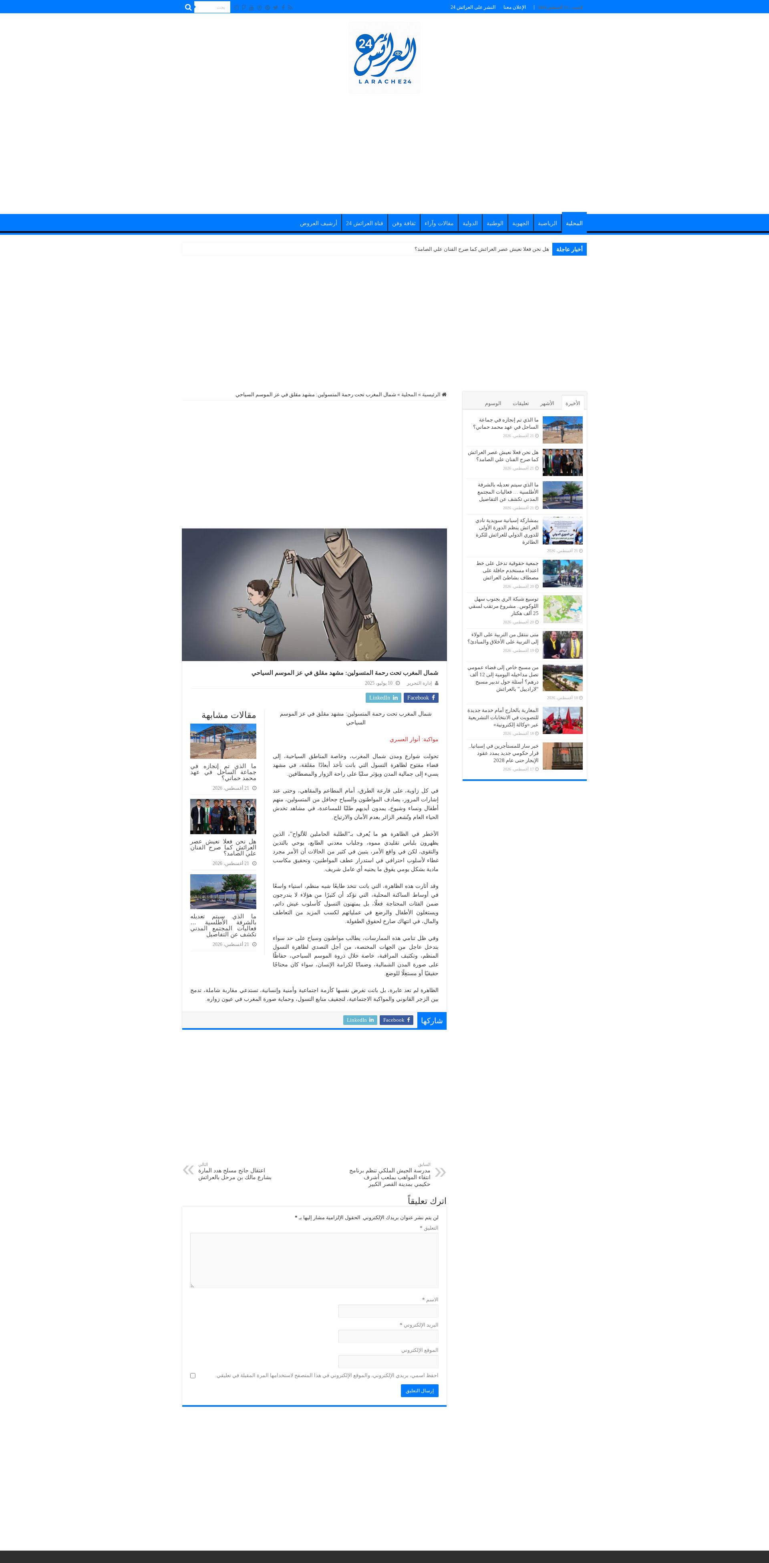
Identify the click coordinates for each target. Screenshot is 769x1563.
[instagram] (236, 7)
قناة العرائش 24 (364, 223)
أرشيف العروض (318, 223)
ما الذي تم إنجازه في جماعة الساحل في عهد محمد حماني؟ (223, 771)
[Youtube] (251, 7)
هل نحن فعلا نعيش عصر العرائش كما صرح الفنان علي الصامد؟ (482, 249)
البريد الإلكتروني (419, 1325)
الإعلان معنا (514, 7)
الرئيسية (432, 394)
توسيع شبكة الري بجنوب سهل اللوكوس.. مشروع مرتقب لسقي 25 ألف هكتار (504, 606)
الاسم (430, 1300)
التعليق (429, 1228)
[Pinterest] (267, 7)
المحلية (574, 223)
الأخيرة (573, 403)
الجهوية (520, 223)
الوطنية (495, 223)
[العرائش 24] (384, 55)
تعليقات (521, 403)
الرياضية (547, 223)
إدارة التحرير (419, 683)
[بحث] (188, 7)
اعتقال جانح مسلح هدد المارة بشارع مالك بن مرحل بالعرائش (235, 1171)
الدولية (470, 223)
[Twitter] (275, 7)
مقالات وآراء (439, 223)
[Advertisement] (384, 150)
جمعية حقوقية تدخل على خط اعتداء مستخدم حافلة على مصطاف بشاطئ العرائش (507, 570)
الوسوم (493, 403)
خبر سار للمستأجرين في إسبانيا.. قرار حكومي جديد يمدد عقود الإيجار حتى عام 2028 (504, 753)
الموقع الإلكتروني (420, 1350)
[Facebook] (283, 7)
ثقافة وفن (404, 223)
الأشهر (547, 403)
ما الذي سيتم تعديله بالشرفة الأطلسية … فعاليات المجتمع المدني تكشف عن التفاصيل (223, 925)
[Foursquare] (244, 7)
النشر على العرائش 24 (473, 7)
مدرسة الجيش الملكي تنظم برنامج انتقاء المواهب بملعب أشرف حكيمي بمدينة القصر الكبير (390, 1174)
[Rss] (290, 7)
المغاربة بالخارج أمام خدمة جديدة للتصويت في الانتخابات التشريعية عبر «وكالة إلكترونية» (503, 717)
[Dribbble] (259, 7)
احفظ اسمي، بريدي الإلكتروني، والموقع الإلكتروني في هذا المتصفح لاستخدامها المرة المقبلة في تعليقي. (327, 1375)
